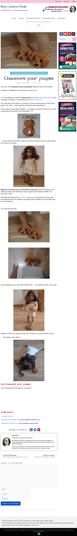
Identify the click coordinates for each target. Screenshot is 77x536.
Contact (73, 1)
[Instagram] (73, 34)
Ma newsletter (61, 18)
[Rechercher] (74, 39)
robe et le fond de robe (12, 419)
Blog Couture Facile (13, 7)
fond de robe (24, 197)
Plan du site (66, 1)
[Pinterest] (69, 34)
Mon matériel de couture (33, 18)
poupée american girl (44, 97)
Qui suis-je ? (58, 1)
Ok (39, 533)
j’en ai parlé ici (36, 100)
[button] (38, 25)
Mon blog (21, 18)
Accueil (14, 18)
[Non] (75, 532)
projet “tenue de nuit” (11, 423)
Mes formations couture (48, 18)
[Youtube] (65, 34)
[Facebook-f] (61, 34)
